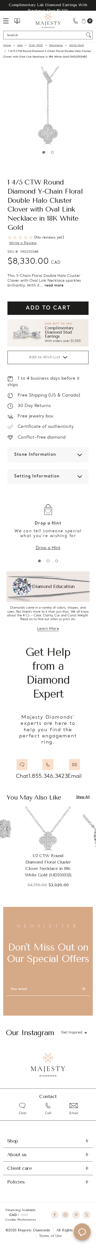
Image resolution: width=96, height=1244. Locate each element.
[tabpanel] (48, 107)
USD (24, 1215)
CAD (13, 1215)
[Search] (88, 35)
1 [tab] (43, 152)
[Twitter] (87, 1215)
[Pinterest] (76, 1215)
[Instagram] (65, 1215)
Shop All (83, 797)
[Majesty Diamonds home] (48, 20)
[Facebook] (55, 1215)
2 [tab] (52, 152)
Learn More (48, 629)
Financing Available (20, 1210)
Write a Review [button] (23, 243)
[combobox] (45, 35)
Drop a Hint (48, 548)
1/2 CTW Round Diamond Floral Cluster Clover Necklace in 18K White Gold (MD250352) (48, 865)
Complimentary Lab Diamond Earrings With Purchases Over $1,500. (48, 8)
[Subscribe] (83, 989)
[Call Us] (75, 20)
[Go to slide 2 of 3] (48, 561)
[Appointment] (17, 21)
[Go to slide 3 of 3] (56, 561)
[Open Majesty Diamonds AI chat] (82, 1232)
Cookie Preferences (20, 1220)
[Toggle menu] (8, 20)
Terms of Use (50, 1236)
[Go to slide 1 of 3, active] (39, 561)
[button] (48, 332)
